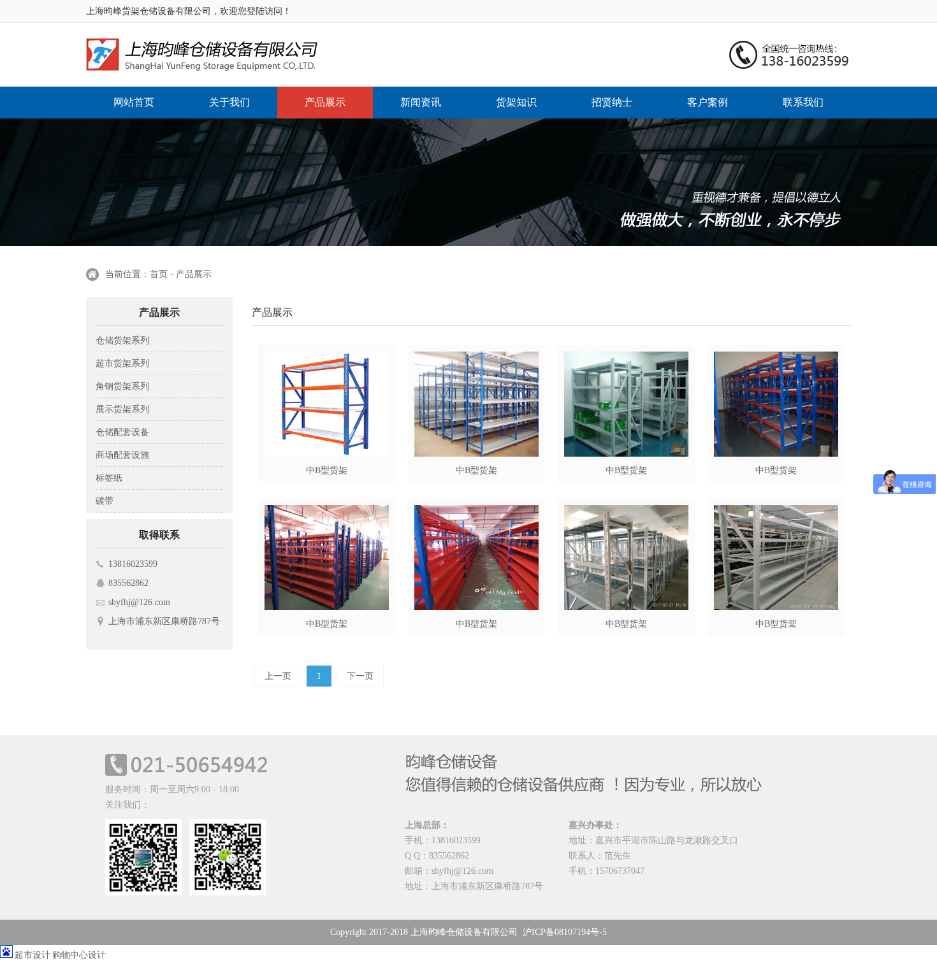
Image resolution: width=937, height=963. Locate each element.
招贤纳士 (612, 102)
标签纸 (109, 478)
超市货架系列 (122, 363)
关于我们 (229, 102)
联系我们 (803, 102)
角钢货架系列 (122, 386)
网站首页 (133, 102)
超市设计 (32, 955)
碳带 (104, 501)
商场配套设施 (122, 455)
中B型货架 (326, 470)
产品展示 (325, 102)
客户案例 (707, 102)
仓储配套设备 (122, 432)
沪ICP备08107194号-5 (565, 932)
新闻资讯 (420, 102)
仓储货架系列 (122, 340)
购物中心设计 (79, 955)
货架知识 (516, 102)
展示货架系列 (122, 409)
